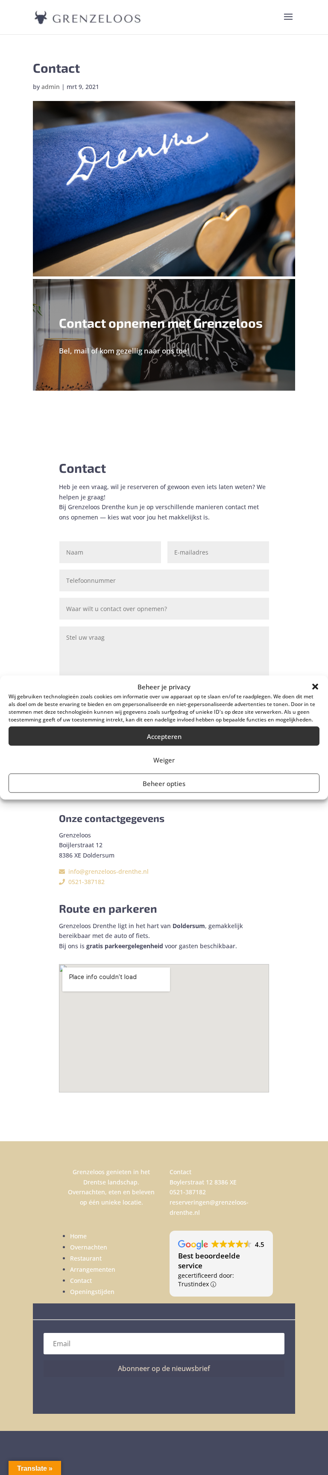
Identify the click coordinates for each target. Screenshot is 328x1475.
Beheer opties (164, 783)
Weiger (164, 759)
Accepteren (164, 736)
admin (50, 87)
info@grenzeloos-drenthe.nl (107, 871)
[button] (315, 687)
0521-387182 (85, 882)
